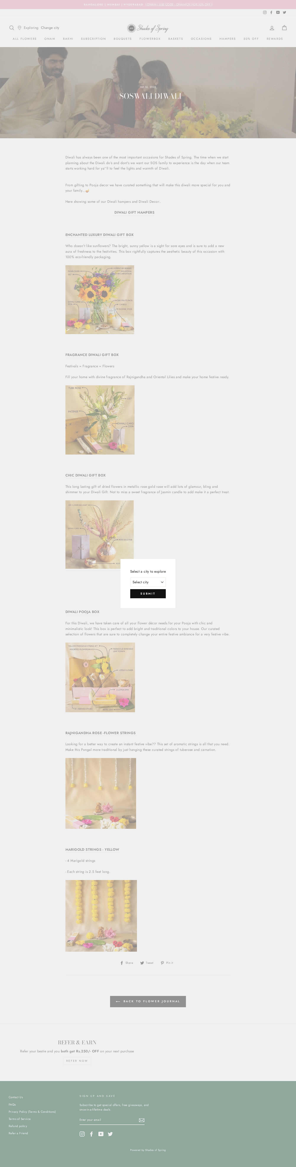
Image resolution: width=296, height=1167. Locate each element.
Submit (148, 594)
